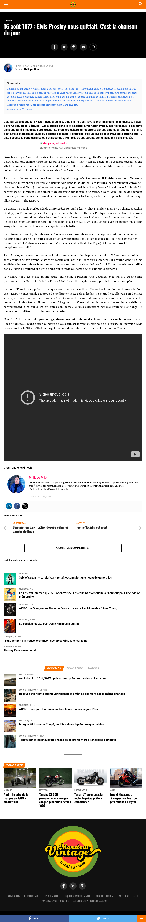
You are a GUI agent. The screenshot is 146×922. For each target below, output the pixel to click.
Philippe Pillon (32, 69)
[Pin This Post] (73, 47)
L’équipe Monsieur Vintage (78, 896)
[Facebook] (17, 506)
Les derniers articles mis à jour (90, 901)
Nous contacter (32, 896)
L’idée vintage (52, 896)
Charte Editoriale (105, 896)
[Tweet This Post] (63, 47)
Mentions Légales (128, 896)
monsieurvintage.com (41, 496)
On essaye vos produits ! (55, 901)
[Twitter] (25, 506)
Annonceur (14, 896)
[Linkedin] (9, 506)
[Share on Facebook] (54, 47)
